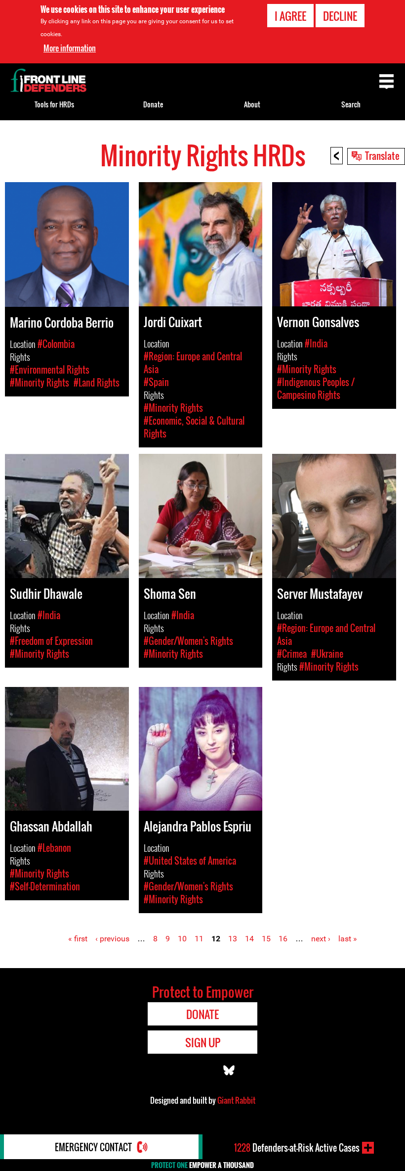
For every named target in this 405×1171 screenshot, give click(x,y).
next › (320, 938)
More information (69, 48)
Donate (153, 104)
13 (232, 938)
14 (249, 938)
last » (347, 938)
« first (77, 938)
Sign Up (202, 1042)
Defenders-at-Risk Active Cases (297, 1147)
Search (351, 104)
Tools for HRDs (54, 104)
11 (199, 938)
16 (283, 938)
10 (182, 938)
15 (266, 938)
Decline (340, 16)
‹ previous (112, 938)
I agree (290, 16)
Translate (382, 155)
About (252, 104)
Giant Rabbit (236, 1100)
